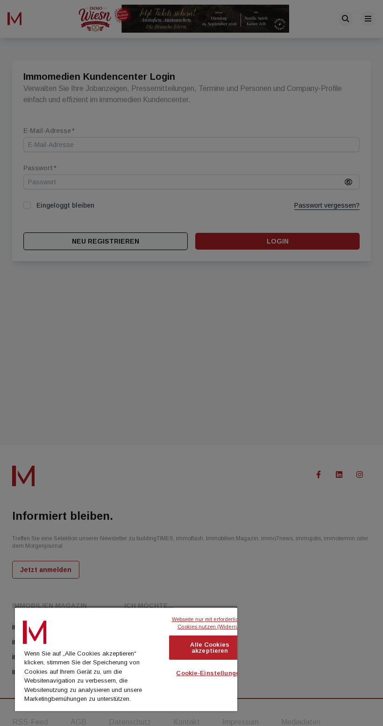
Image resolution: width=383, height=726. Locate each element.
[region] (126, 658)
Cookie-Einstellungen (209, 673)
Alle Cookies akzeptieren (209, 647)
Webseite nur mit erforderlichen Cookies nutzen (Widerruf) (211, 623)
